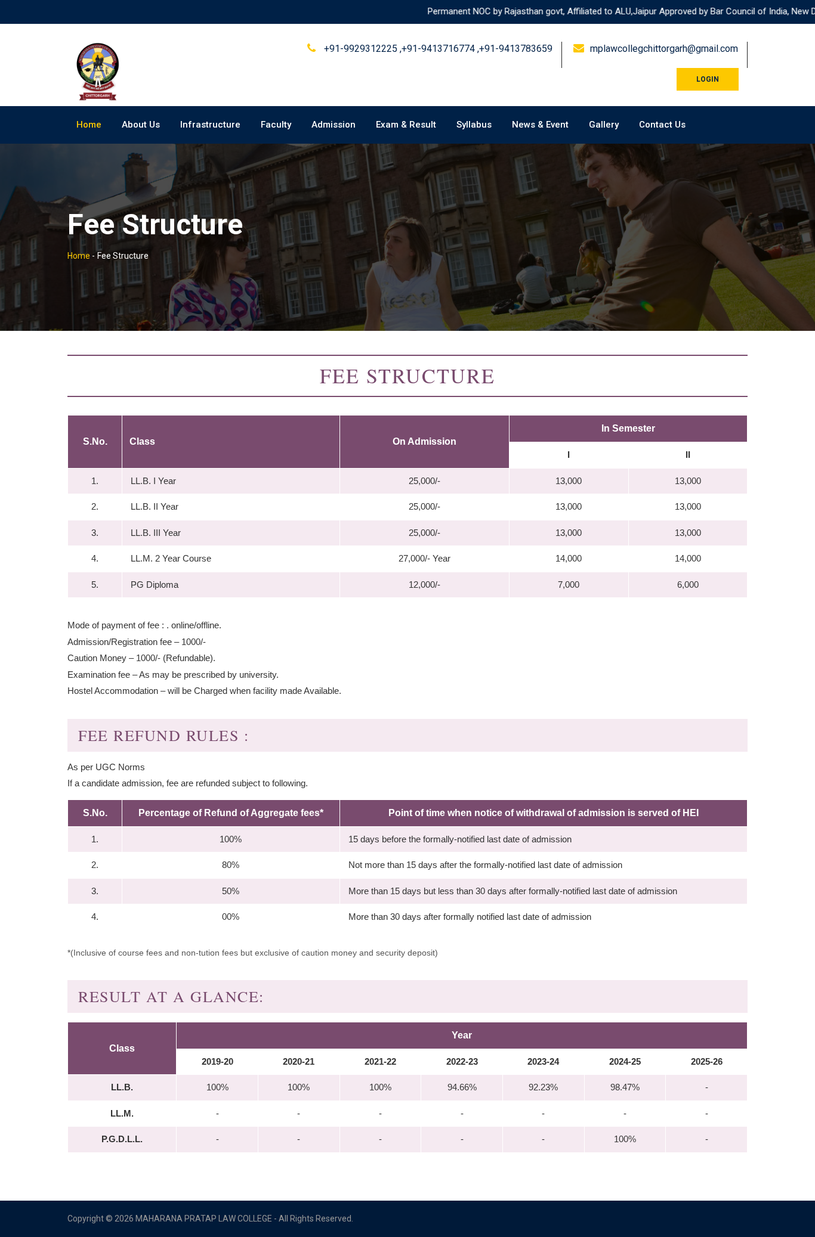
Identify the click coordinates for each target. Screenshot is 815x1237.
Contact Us (662, 124)
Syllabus (474, 124)
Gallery (604, 124)
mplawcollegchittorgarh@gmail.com (664, 48)
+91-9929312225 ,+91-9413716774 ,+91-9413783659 (437, 48)
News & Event (540, 124)
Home (88, 124)
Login (707, 79)
